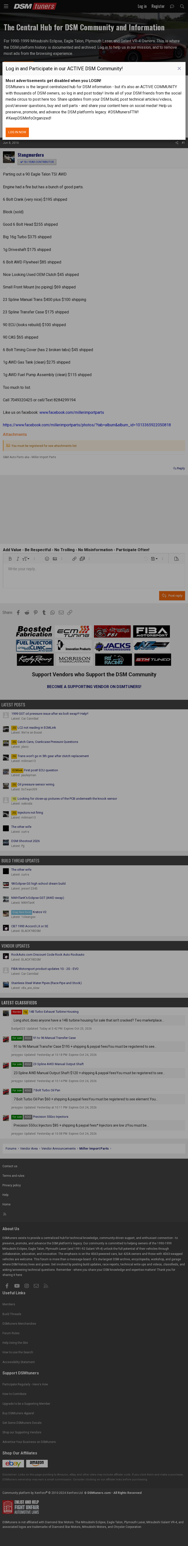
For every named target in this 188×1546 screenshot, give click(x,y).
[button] (179, 68)
